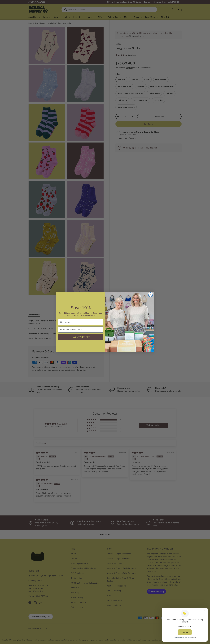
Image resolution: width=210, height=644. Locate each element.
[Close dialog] (150, 295)
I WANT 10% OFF (80, 337)
